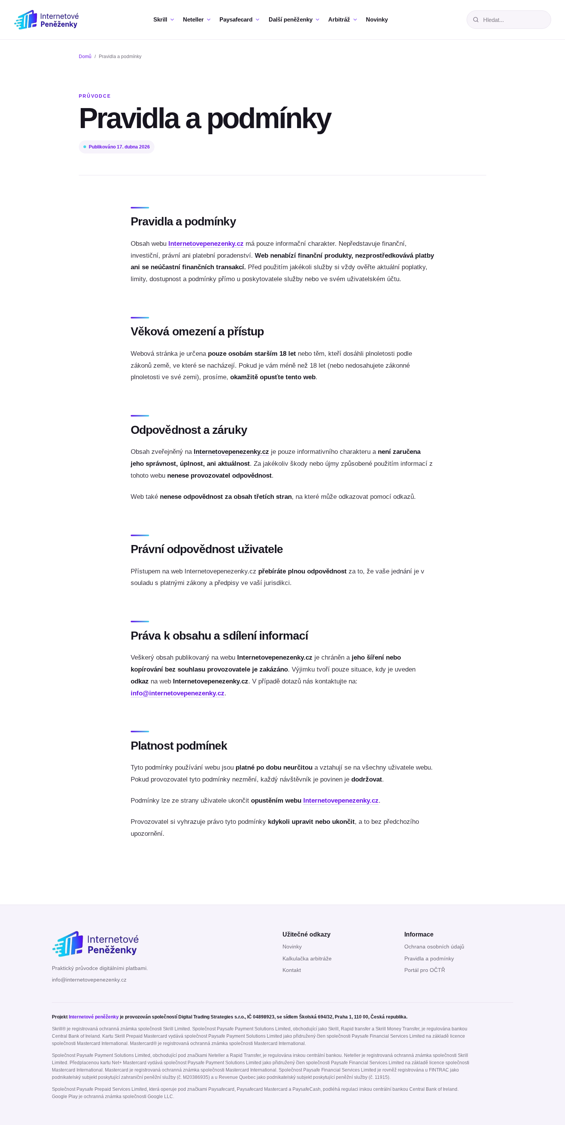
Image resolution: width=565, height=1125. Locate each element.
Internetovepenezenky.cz (206, 243)
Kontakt (291, 970)
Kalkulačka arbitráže (307, 959)
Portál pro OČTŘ (424, 970)
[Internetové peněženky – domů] (53, 19)
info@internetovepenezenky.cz (177, 693)
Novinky (292, 947)
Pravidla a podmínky (429, 959)
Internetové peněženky (94, 1017)
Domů (85, 56)
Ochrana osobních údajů (434, 947)
